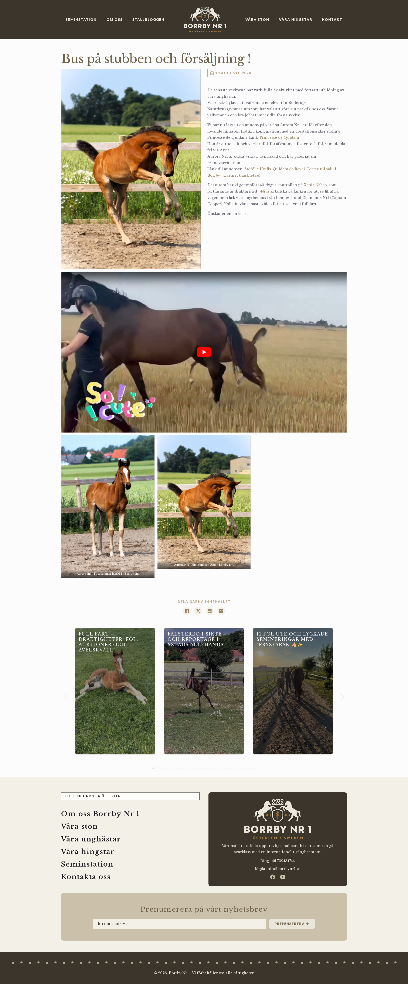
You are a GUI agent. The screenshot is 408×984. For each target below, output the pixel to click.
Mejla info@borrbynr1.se (277, 869)
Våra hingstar (295, 19)
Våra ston (257, 19)
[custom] (272, 877)
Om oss (114, 19)
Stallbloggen (148, 19)
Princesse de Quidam (279, 137)
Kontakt (332, 19)
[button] (342, 696)
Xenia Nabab (315, 185)
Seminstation (81, 19)
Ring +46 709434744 (278, 861)
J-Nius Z (265, 191)
